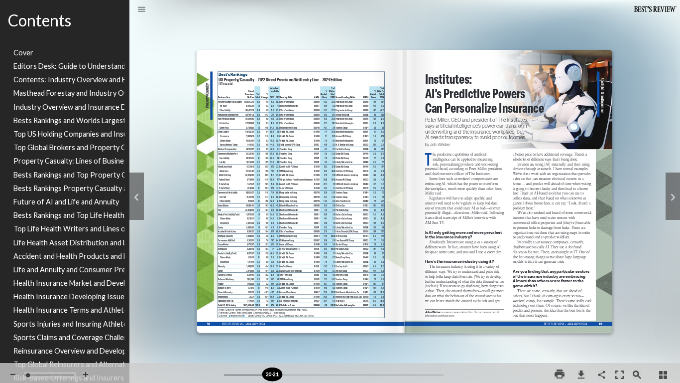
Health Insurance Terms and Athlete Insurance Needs (68, 310)
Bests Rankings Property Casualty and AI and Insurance (68, 188)
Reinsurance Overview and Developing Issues (68, 351)
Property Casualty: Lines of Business (68, 161)
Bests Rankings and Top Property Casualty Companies (68, 175)
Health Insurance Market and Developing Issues (68, 283)
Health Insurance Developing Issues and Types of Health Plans (68, 296)
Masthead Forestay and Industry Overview (68, 93)
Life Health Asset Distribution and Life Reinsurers (68, 242)
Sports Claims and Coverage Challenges (68, 337)
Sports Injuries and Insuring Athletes (68, 324)
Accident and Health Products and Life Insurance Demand (68, 256)
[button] (141, 9)
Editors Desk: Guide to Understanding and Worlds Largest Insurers (68, 66)
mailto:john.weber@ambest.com (441, 319)
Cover (23, 52)
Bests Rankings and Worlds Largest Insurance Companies (68, 120)
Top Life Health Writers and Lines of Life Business (68, 228)
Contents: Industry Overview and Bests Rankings (68, 79)
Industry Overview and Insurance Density (68, 107)
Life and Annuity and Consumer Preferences (68, 269)
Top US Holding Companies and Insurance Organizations (68, 134)
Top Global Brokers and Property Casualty (68, 147)
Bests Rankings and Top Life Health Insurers (68, 215)
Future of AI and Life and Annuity (66, 201)
